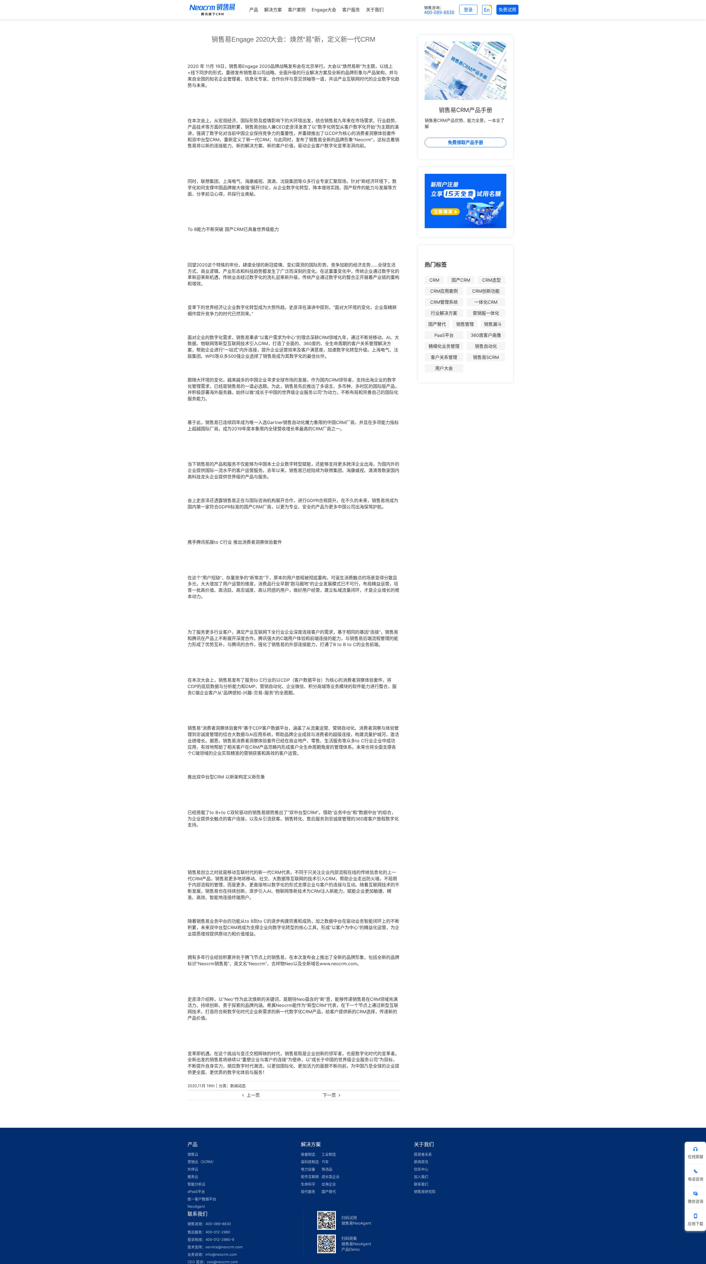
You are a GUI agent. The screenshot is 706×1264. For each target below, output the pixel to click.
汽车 (325, 1161)
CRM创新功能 (486, 291)
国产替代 (437, 324)
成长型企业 (330, 1176)
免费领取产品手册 (465, 142)
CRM (434, 280)
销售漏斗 (493, 324)
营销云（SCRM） (202, 1161)
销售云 (193, 1154)
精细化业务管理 (444, 346)
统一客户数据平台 (202, 1199)
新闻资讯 (421, 1161)
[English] (487, 9)
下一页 (329, 1095)
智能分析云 (196, 1184)
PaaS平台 (444, 335)
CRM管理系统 (444, 302)
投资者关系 (423, 1154)
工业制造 (329, 1154)
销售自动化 (486, 346)
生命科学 (308, 1184)
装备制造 (308, 1154)
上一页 (253, 1095)
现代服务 (308, 1191)
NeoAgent (196, 1206)
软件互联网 (310, 1176)
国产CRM (460, 280)
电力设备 (308, 1169)
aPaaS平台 (196, 1191)
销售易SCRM (486, 357)
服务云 (193, 1176)
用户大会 (444, 368)
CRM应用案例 (444, 291)
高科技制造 (310, 1161)
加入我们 (421, 1176)
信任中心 (421, 1169)
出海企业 (329, 1184)
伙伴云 (193, 1169)
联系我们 (421, 1184)
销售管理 (465, 324)
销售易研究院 (424, 1191)
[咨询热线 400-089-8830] (439, 9)
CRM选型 (491, 280)
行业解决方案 (444, 313)
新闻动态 (238, 1085)
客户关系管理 (444, 357)
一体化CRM (486, 302)
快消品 (327, 1169)
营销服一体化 (486, 313)
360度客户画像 (486, 335)
